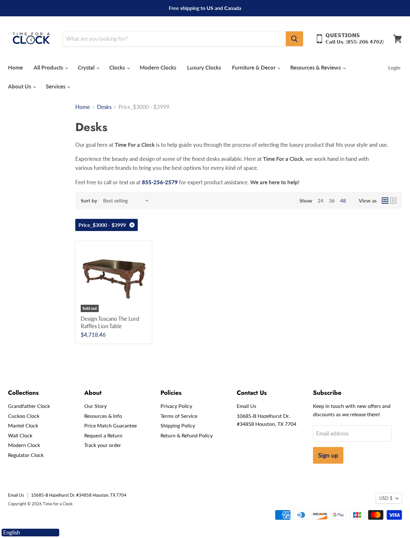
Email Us (246, 406)
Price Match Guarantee (110, 425)
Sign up (328, 455)
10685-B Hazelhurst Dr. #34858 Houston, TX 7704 (79, 495)
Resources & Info (103, 416)
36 (332, 200)
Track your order (102, 445)
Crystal (87, 67)
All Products (49, 67)
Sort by (89, 200)
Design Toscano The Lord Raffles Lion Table (110, 322)
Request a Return (103, 435)
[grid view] (385, 200)
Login (394, 67)
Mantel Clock (23, 425)
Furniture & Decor (254, 67)
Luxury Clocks (204, 67)
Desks (104, 107)
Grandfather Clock (29, 406)
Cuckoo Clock (23, 416)
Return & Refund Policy (186, 435)
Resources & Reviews (316, 67)
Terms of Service (178, 416)
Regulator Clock (26, 455)
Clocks (117, 67)
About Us (20, 86)
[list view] (393, 200)
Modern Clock (24, 445)
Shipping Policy (177, 425)
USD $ (385, 498)
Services (56, 86)
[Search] (294, 38)
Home (15, 67)
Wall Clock (20, 435)
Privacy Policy (176, 406)
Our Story (95, 406)
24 (321, 200)
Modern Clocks (158, 67)
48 (343, 200)
